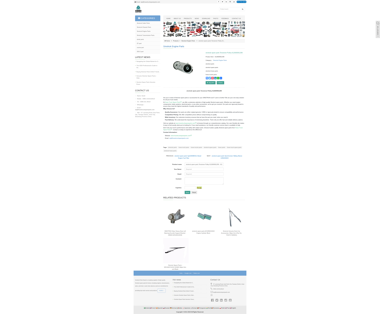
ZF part (139, 43)
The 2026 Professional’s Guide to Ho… (146, 66)
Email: (180, 174)
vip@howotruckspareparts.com (144, 109)
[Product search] (242, 9)
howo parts (221, 147)
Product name (177, 164)
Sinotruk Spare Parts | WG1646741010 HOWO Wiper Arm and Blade (175, 267)
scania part (140, 47)
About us (177, 18)
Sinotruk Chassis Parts (144, 27)
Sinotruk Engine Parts (188, 41)
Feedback (225, 18)
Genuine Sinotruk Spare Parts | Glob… (146, 77)
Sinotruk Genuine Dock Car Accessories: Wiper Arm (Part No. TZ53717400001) (231, 233)
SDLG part (140, 51)
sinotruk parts (172, 147)
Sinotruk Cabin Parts (143, 23)
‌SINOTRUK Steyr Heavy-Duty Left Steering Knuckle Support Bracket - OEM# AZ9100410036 (175, 233)
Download (206, 18)
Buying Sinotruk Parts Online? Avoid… (148, 72)
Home (168, 18)
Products (188, 18)
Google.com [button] (188, 273)
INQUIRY (211, 83)
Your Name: (178, 169)
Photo (215, 18)
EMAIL (220, 83)
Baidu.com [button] (197, 273)
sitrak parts (140, 39)
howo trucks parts (196, 147)
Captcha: (179, 187)
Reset (194, 192)
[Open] (378, 30)
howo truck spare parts (234, 147)
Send (187, 192)
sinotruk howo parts (170, 151)
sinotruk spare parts (210, 147)
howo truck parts (184, 147)
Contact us (236, 18)
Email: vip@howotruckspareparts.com (148, 2)
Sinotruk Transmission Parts (145, 35)
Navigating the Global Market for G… (148, 61)
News (197, 18)
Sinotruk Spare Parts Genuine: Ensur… (146, 83)
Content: (179, 179)
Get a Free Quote (241, 1)
